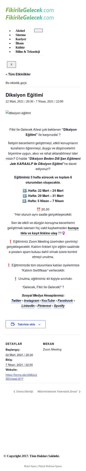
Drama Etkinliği (24, 391)
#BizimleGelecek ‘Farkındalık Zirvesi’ (58, 391)
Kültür (20, 47)
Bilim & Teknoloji (28, 51)
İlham (20, 43)
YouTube (48, 300)
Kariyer (21, 39)
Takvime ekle (26, 324)
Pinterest (44, 305)
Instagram (31, 300)
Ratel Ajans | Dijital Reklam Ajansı (43, 466)
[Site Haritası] (43, 441)
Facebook (65, 300)
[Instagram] (43, 434)
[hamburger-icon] (38, 30)
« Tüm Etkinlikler (18, 74)
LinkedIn (28, 305)
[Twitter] (43, 418)
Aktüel (20, 30)
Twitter (16, 300)
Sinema (21, 35)
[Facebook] (43, 411)
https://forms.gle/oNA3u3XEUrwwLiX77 (21, 377)
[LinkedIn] (43, 426)
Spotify (59, 305)
